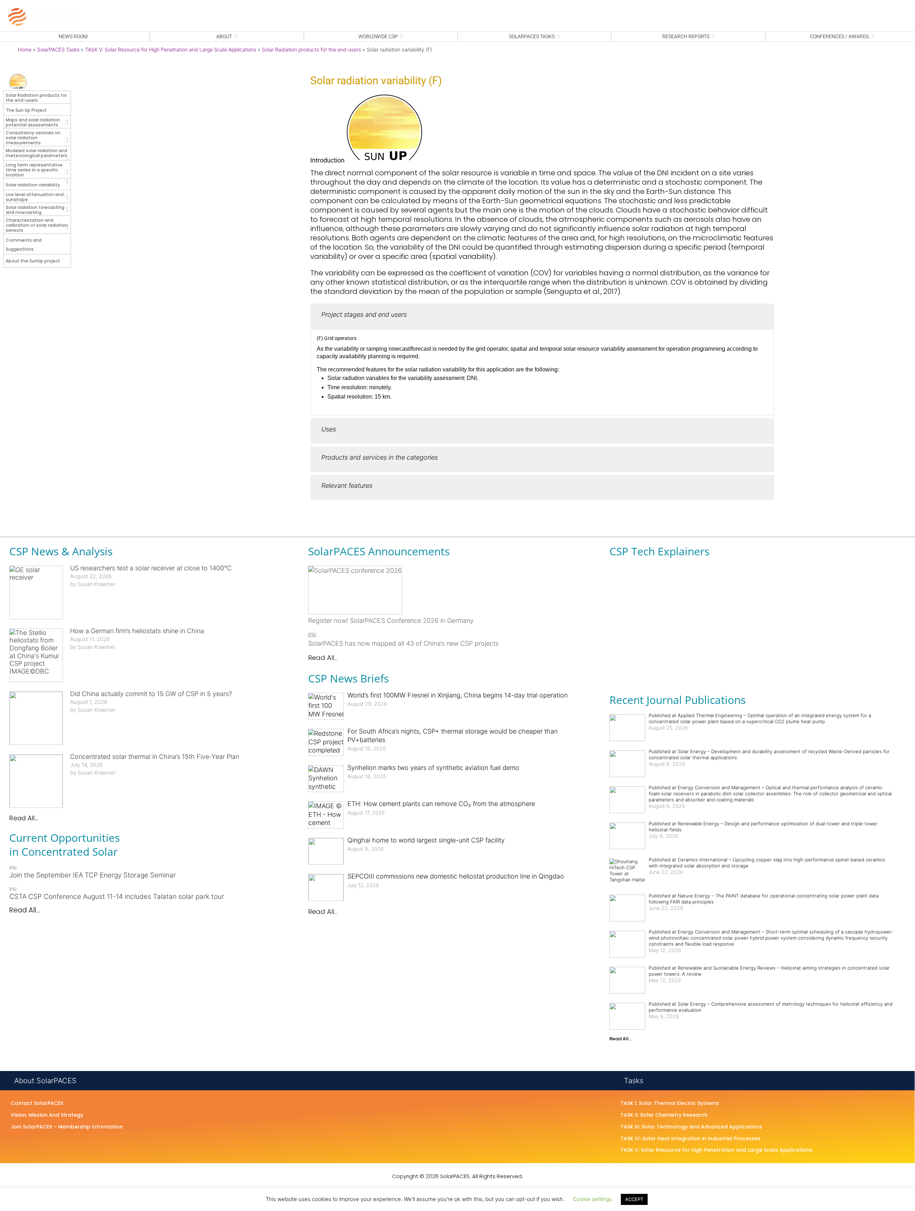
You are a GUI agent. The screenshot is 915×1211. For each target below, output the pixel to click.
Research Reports (685, 36)
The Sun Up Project (26, 110)
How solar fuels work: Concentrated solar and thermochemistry (683, 596)
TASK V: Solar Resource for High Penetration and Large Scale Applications (170, 49)
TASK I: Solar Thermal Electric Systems (669, 1103)
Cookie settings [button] (592, 1199)
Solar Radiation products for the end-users (311, 49)
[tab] (542, 316)
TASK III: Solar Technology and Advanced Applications (691, 1127)
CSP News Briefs (348, 678)
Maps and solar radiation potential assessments (33, 122)
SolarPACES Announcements (379, 551)
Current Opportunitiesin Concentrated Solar (64, 844)
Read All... (23, 818)
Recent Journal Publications (677, 699)
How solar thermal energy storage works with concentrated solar (684, 659)
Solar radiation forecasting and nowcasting (35, 209)
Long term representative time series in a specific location (34, 170)
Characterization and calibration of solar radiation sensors (37, 225)
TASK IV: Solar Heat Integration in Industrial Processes (690, 1139)
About (224, 36)
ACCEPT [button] (634, 1199)
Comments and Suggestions (23, 244)
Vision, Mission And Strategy (47, 1115)
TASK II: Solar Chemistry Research (664, 1115)
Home (24, 49)
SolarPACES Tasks (532, 36)
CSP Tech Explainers (659, 551)
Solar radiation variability (33, 185)
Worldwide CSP (378, 36)
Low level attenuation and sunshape (35, 196)
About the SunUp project (33, 261)
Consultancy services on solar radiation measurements (33, 138)
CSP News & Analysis (61, 551)
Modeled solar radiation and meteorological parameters (36, 153)
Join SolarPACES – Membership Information (67, 1127)
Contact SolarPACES (37, 1103)
